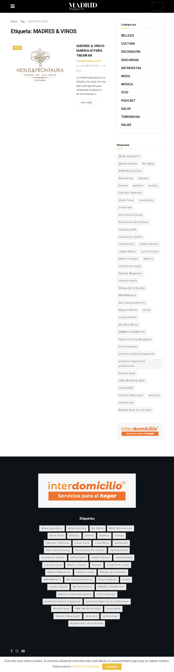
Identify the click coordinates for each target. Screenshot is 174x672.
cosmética (146, 200)
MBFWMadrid (127, 295)
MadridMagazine (91, 61)
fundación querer (130, 237)
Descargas (130, 60)
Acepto (112, 667)
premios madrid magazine (136, 354)
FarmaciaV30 (127, 229)
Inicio (14, 21)
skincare (154, 395)
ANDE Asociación (130, 171)
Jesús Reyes (127, 251)
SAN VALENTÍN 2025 (132, 380)
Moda (125, 76)
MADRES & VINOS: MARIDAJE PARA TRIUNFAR (90, 50)
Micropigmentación (132, 303)
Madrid (148, 259)
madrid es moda (130, 266)
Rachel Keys (127, 373)
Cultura (128, 43)
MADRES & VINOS (38, 21)
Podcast (128, 100)
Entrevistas (131, 68)
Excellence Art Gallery (133, 222)
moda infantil (128, 317)
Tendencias (130, 117)
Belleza (127, 35)
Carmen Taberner (130, 193)
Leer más (86, 102)
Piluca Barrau (128, 346)
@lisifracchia (128, 164)
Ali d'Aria (148, 164)
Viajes (126, 125)
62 (80, 70)
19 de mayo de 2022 (89, 65)
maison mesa (128, 280)
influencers (126, 244)
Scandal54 (126, 388)
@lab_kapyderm (129, 156)
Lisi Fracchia (150, 251)
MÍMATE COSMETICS (132, 332)
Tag (22, 21)
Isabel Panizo (149, 244)
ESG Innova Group (131, 215)
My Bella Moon (128, 325)
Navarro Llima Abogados (135, 339)
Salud (126, 109)
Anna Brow (126, 178)
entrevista (125, 207)
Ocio (17, 48)
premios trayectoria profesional (132, 364)
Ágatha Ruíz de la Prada (135, 410)
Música (127, 84)
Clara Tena (126, 200)
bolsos (153, 185)
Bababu (143, 178)
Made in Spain (128, 259)
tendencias (126, 402)
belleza (138, 185)
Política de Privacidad (85, 666)
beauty (123, 185)
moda (146, 310)
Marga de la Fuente (132, 288)
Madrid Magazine (130, 273)
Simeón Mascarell (131, 395)
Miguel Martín (128, 310)
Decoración (130, 52)
